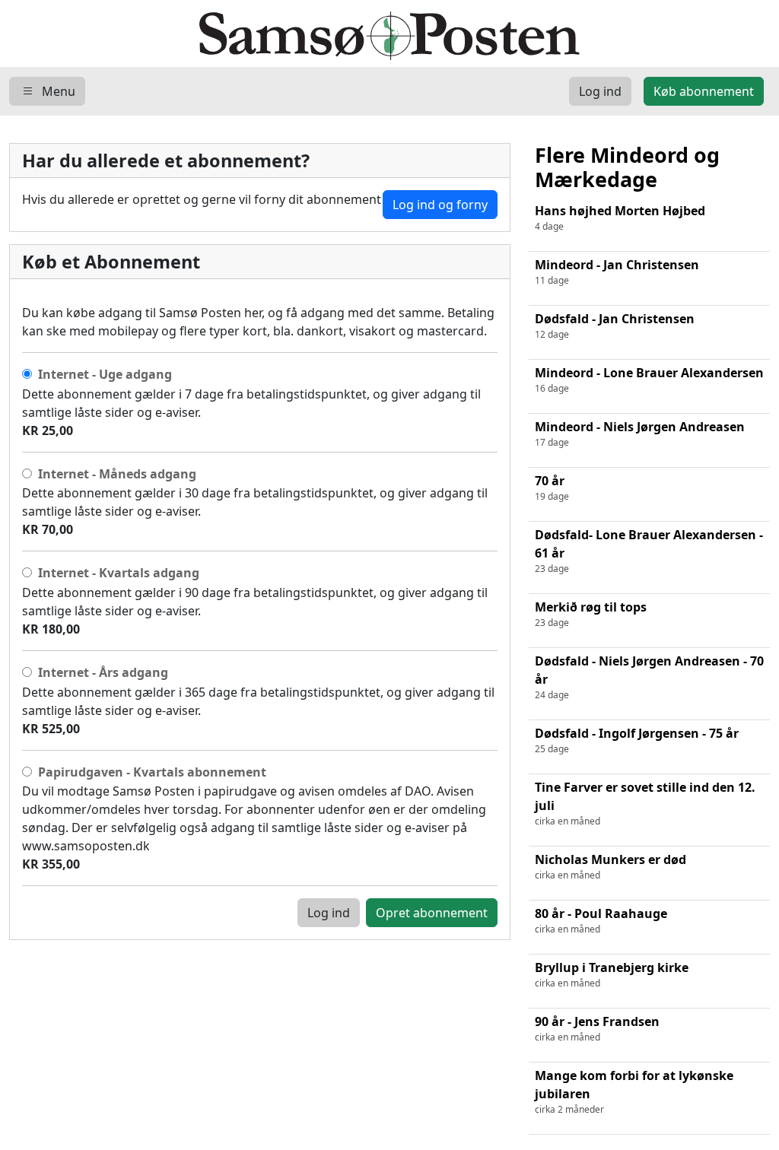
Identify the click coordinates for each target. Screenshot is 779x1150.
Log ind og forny (440, 204)
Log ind (328, 912)
